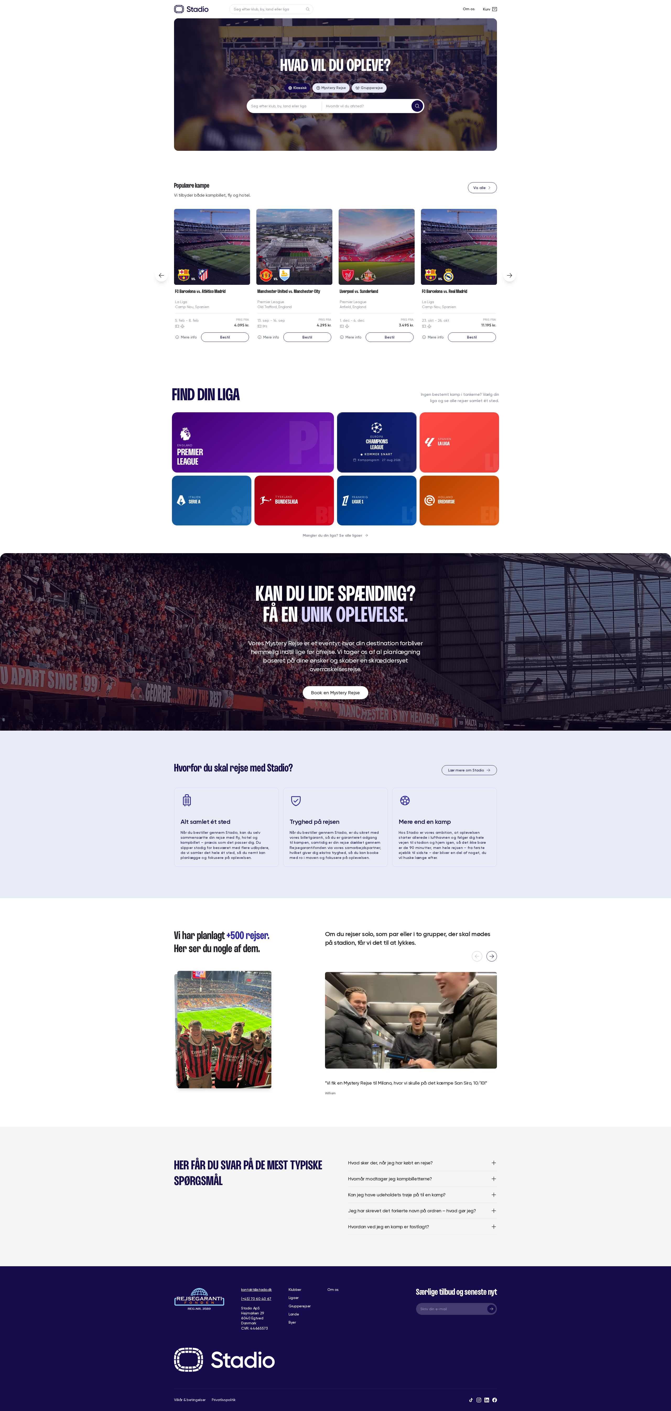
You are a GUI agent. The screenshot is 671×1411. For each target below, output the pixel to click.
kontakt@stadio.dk (256, 1289)
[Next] (509, 275)
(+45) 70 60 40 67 (256, 1299)
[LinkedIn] (486, 1400)
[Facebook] (494, 1400)
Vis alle (479, 188)
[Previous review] (477, 956)
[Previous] (161, 275)
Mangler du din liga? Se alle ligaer (332, 535)
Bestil (225, 337)
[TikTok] (471, 1400)
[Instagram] (479, 1400)
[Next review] (491, 956)
